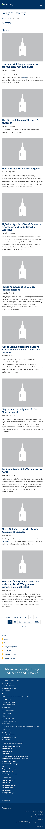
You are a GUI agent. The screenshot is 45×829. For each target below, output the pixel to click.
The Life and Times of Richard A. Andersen (20, 121)
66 (31, 617)
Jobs (3, 766)
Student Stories (9, 658)
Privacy (40, 819)
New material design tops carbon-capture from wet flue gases (21, 65)
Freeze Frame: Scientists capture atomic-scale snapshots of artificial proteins (21, 349)
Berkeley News (7, 783)
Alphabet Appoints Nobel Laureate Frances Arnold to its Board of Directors (21, 227)
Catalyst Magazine (10, 647)
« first (9, 617)
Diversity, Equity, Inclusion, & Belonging (15, 756)
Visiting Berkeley (8, 793)
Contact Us (5, 754)
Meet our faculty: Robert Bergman (21, 168)
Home (4, 18)
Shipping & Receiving (8, 769)
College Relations (7, 751)
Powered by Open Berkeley (34, 812)
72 (25, 622)
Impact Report (9, 650)
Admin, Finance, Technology (11, 746)
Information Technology (10, 764)
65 (27, 617)
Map (3, 693)
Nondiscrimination (37, 817)
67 (36, 617)
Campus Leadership (9, 785)
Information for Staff (9, 761)
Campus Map (6, 790)
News (10, 18)
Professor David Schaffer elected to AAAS (22, 471)
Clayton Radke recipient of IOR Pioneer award (19, 411)
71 (20, 622)
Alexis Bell (5, 541)
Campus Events (7, 788)
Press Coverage (9, 643)
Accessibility (39, 814)
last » (24, 626)
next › (38, 622)
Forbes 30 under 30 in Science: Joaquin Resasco (19, 288)
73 (30, 622)
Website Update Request (10, 774)
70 (15, 622)
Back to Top (39, 826)
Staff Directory (7, 771)
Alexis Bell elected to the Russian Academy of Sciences (20, 530)
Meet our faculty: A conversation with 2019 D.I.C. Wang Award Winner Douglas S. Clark (20, 584)
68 (41, 617)
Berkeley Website (8, 780)
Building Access (7, 749)
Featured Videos (10, 654)
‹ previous (18, 617)
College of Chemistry (14, 13)
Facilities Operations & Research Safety (15, 759)
